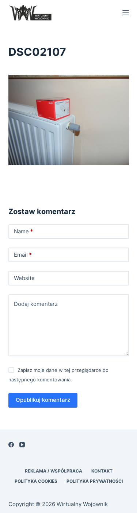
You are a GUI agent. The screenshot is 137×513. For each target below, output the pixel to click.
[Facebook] (11, 444)
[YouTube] (22, 444)
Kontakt (102, 471)
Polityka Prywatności (94, 481)
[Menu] (125, 12)
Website (24, 278)
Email (23, 254)
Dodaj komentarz (36, 303)
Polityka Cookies (36, 481)
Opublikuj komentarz (43, 399)
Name (23, 231)
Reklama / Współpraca (53, 471)
